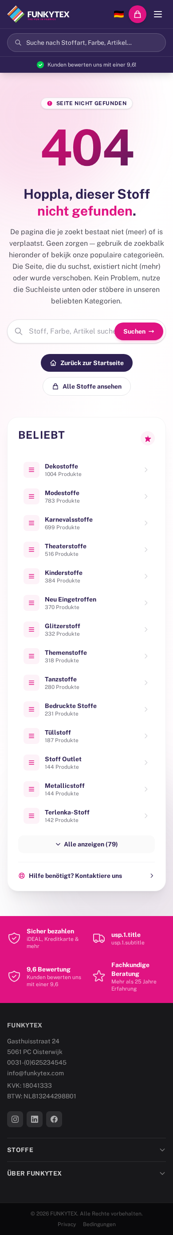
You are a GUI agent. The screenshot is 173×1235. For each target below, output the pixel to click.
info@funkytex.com (35, 1073)
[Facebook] (54, 1119)
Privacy (67, 1224)
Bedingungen (99, 1224)
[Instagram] (15, 1119)
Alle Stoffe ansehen (92, 386)
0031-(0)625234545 (37, 1062)
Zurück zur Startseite (92, 362)
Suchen (134, 331)
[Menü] (158, 14)
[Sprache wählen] (119, 14)
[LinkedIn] (35, 1119)
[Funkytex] (38, 14)
